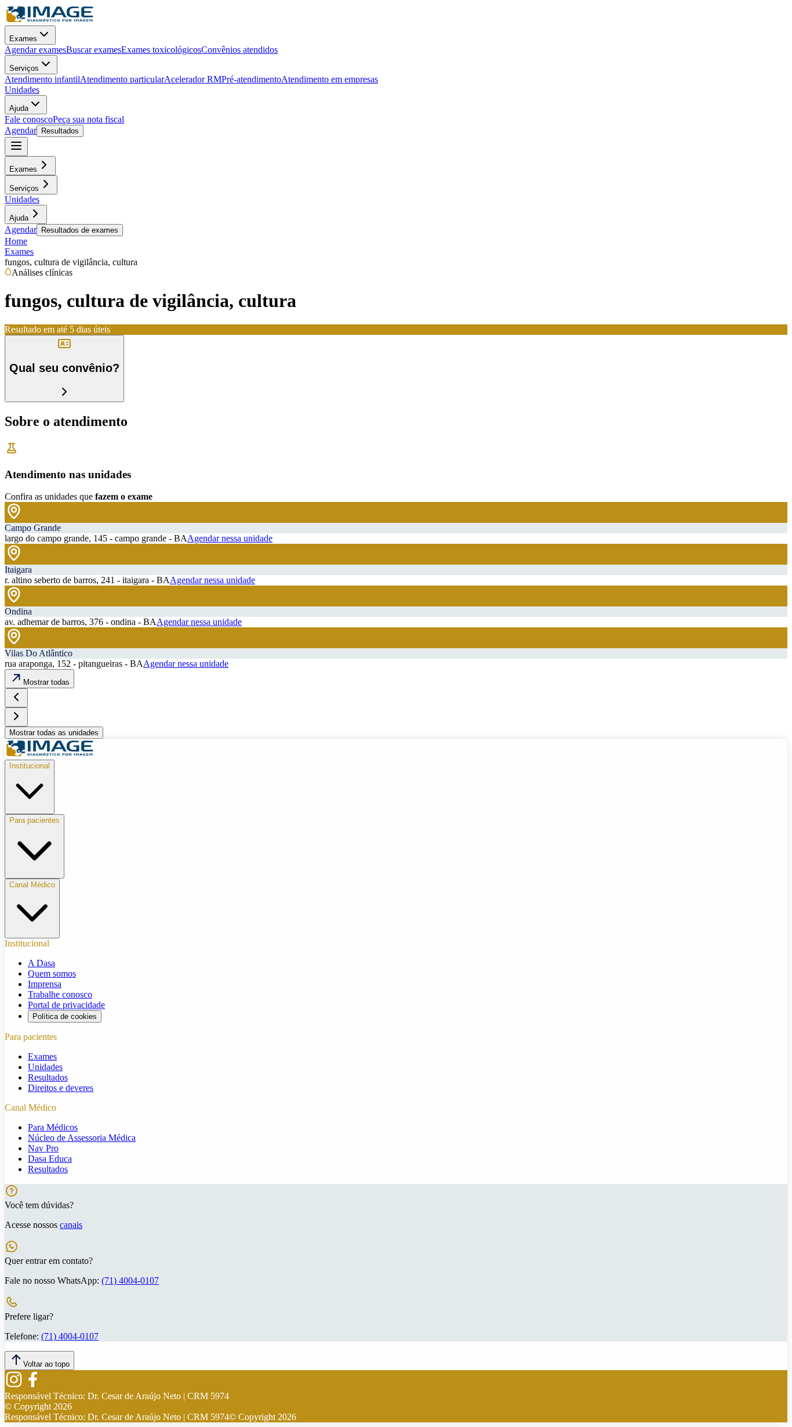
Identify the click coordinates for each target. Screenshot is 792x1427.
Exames (23, 38)
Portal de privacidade (66, 1005)
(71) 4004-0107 (130, 1280)
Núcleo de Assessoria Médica (82, 1138)
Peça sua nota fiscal (88, 119)
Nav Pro (43, 1148)
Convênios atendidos (239, 50)
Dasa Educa (50, 1159)
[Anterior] (16, 697)
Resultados (60, 131)
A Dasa (41, 963)
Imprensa (44, 984)
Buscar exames (93, 50)
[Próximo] (16, 717)
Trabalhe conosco (60, 994)
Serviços (24, 68)
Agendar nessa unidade (230, 538)
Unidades (22, 90)
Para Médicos (53, 1127)
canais (71, 1225)
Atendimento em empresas (329, 79)
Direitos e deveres (60, 1088)
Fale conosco (29, 119)
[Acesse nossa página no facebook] (32, 1385)
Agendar (21, 130)
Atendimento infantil (42, 79)
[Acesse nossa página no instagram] (14, 1385)
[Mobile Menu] (16, 146)
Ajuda (18, 108)
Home (16, 241)
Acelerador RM (192, 79)
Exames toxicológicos (161, 50)
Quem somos (52, 973)
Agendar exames (35, 50)
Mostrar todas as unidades (54, 732)
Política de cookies (64, 1016)
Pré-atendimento (251, 79)
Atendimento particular (122, 79)
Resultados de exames (79, 230)
